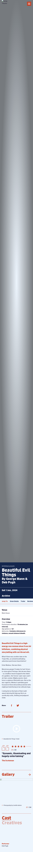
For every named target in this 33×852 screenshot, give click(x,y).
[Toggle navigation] (29, 4)
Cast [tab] (6, 817)
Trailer (23, 601)
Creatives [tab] (12, 822)
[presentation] (29, 774)
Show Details (14, 601)
